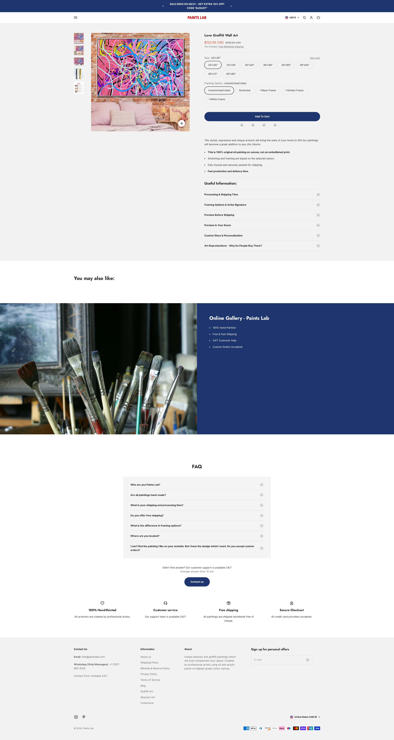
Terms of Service (150, 679)
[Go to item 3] (79, 62)
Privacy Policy (149, 674)
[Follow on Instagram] (76, 717)
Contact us (197, 581)
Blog (143, 685)
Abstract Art (148, 697)
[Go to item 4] (79, 74)
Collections (147, 702)
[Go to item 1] (79, 38)
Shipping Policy (150, 662)
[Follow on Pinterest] (84, 717)
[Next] (231, 6)
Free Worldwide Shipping (231, 46)
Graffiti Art (147, 691)
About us (146, 656)
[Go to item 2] (79, 50)
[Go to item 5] (79, 88)
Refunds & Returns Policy (155, 668)
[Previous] (162, 6)
